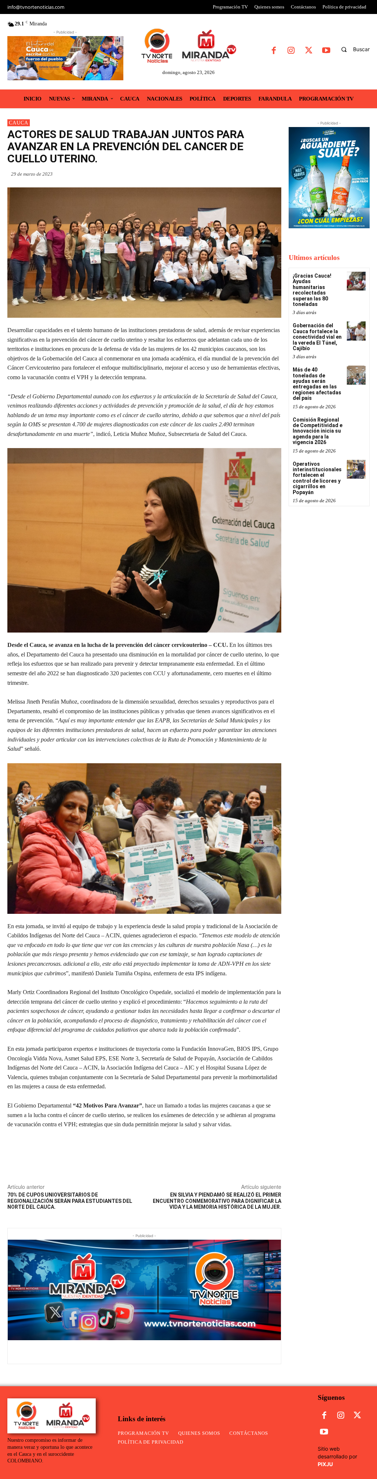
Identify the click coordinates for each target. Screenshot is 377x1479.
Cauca (18, 123)
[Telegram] (274, 173)
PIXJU (325, 1464)
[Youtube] (326, 51)
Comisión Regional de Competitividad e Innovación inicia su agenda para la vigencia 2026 (317, 431)
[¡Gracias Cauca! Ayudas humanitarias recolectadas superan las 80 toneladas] (356, 281)
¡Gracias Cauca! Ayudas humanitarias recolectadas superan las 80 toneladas (312, 290)
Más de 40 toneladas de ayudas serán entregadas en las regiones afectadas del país (317, 384)
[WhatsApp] (223, 173)
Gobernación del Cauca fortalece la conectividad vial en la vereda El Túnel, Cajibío (317, 337)
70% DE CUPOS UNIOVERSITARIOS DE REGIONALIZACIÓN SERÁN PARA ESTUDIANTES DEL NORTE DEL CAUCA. (69, 1201)
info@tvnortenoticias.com (35, 7)
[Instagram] (291, 51)
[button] (352, 49)
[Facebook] (274, 51)
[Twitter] (309, 51)
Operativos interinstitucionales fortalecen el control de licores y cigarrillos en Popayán (317, 478)
